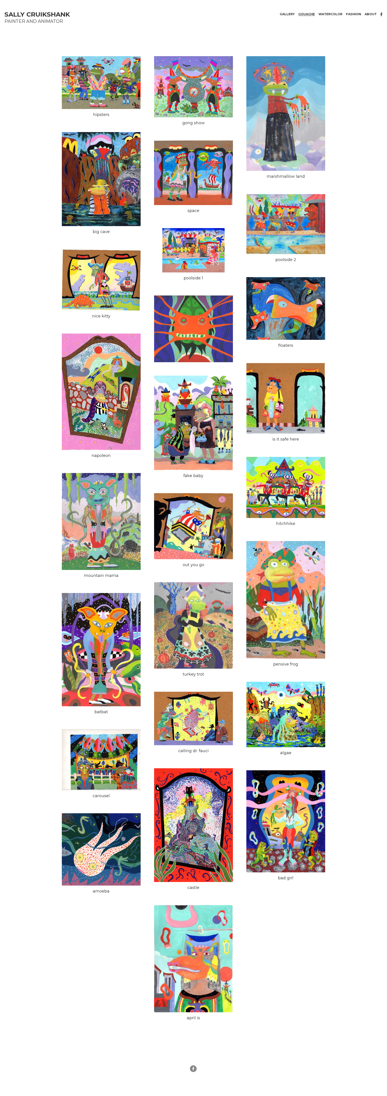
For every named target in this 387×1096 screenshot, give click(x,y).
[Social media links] (381, 14)
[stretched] (193, 324)
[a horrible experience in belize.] (101, 175)
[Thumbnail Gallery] (101, 78)
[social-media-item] (193, 1060)
